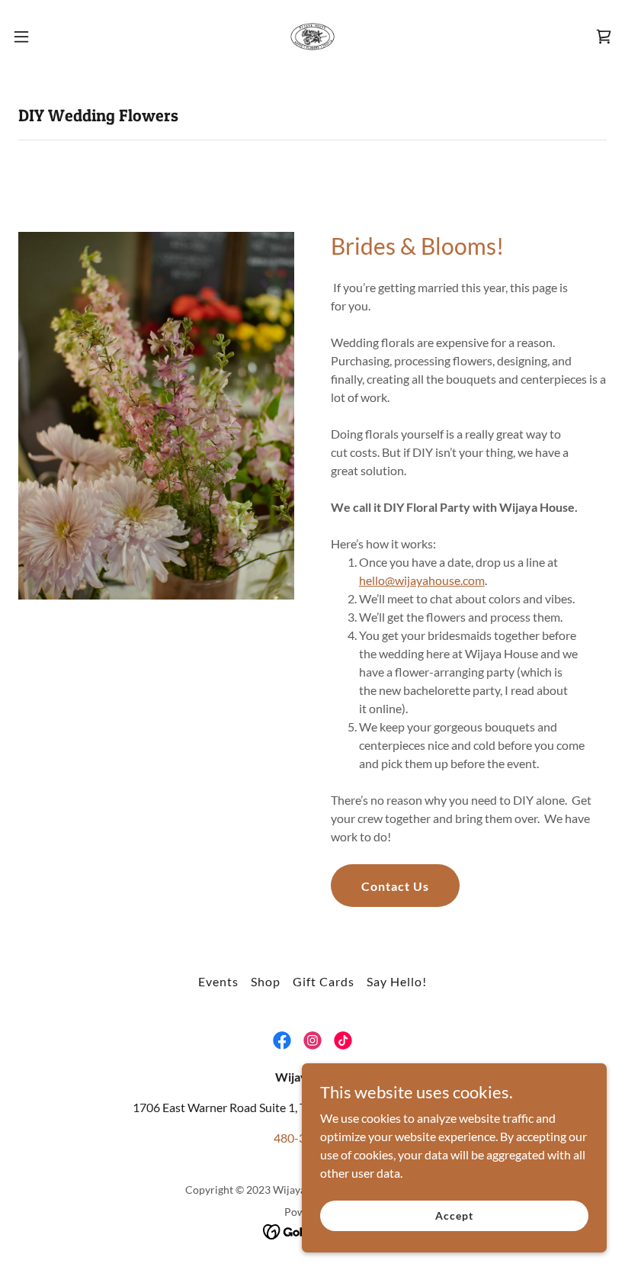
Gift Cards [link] (323, 981)
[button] (52, 36)
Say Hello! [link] (397, 981)
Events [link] (218, 981)
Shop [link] (265, 981)
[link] (312, 36)
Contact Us (395, 886)
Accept (454, 1215)
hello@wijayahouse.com (422, 580)
